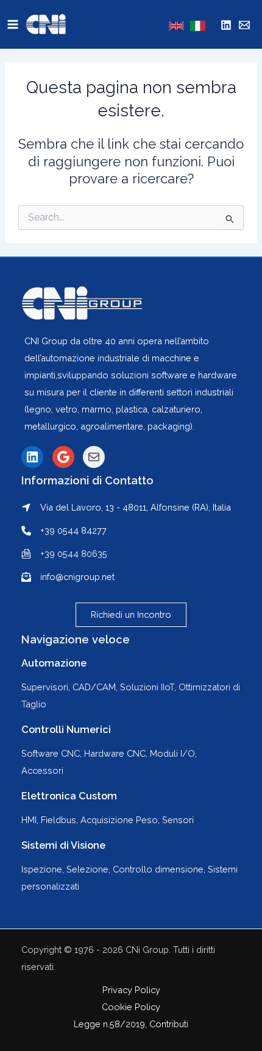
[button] (131, 615)
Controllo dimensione (158, 869)
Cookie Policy (131, 1007)
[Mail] (244, 24)
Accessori (42, 770)
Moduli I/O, (173, 753)
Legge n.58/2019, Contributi (131, 1024)
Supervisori (44, 687)
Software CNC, (52, 753)
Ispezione (41, 869)
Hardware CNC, (117, 753)
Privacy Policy (131, 990)
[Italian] (197, 26)
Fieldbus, (60, 820)
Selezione (87, 869)
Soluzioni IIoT (147, 687)
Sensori (178, 820)
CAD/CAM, (95, 687)
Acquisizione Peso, (121, 820)
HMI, (31, 820)
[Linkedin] (226, 24)
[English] (176, 26)
